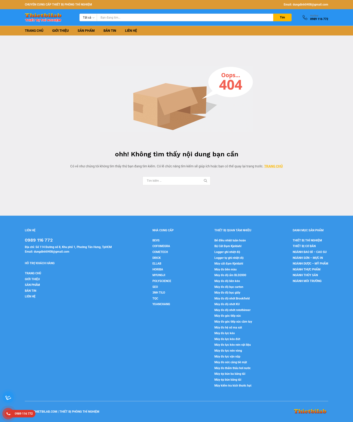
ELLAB (156, 263)
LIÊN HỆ (131, 30)
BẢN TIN (110, 30)
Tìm (282, 17)
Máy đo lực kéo (224, 333)
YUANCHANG (161, 304)
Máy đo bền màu (225, 269)
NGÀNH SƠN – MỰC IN (308, 258)
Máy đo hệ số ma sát (228, 327)
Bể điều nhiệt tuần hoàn (230, 240)
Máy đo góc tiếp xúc (227, 315)
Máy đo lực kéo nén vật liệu (232, 344)
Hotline (314, 15)
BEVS (156, 240)
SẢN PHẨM (86, 30)
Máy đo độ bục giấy (227, 292)
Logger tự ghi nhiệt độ (229, 258)
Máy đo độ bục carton (228, 287)
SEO (155, 287)
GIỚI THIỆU (60, 30)
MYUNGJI (158, 275)
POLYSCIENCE (161, 281)
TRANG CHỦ (34, 30)
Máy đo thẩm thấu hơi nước (232, 368)
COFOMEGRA (161, 246)
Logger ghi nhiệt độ (227, 252)
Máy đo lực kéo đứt (227, 339)
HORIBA (157, 269)
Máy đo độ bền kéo (227, 281)
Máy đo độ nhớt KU (227, 304)
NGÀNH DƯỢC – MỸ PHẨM (310, 263)
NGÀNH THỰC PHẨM (306, 269)
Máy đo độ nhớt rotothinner (232, 310)
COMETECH (160, 252)
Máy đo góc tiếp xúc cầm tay (233, 321)
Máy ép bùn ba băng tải (229, 374)
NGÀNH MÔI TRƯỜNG (307, 281)
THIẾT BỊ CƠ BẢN (304, 246)
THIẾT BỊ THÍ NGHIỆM (307, 240)
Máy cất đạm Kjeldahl (228, 263)
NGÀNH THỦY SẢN (305, 275)
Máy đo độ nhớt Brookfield (232, 298)
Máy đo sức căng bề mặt (230, 362)
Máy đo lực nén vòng (228, 350)
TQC (155, 298)
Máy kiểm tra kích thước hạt (232, 385)
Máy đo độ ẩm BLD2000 (230, 275)
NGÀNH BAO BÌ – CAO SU (310, 252)
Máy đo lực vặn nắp (227, 356)
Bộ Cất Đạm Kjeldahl (227, 246)
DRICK (156, 258)
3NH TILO (158, 292)
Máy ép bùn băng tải (227, 379)
